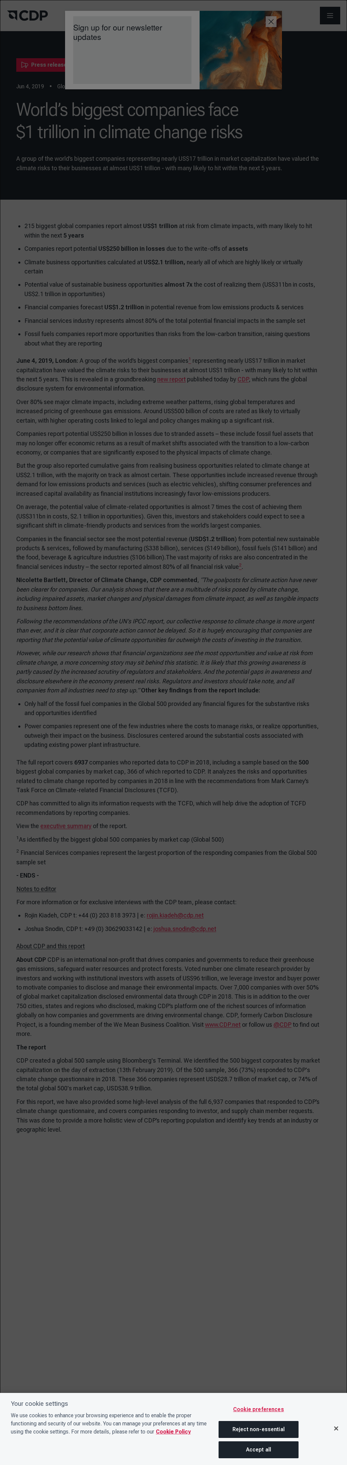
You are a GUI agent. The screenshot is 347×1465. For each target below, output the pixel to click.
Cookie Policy (173, 1431)
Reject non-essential (258, 1429)
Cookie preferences (258, 1409)
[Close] (336, 1428)
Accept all (258, 1449)
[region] (173, 1429)
